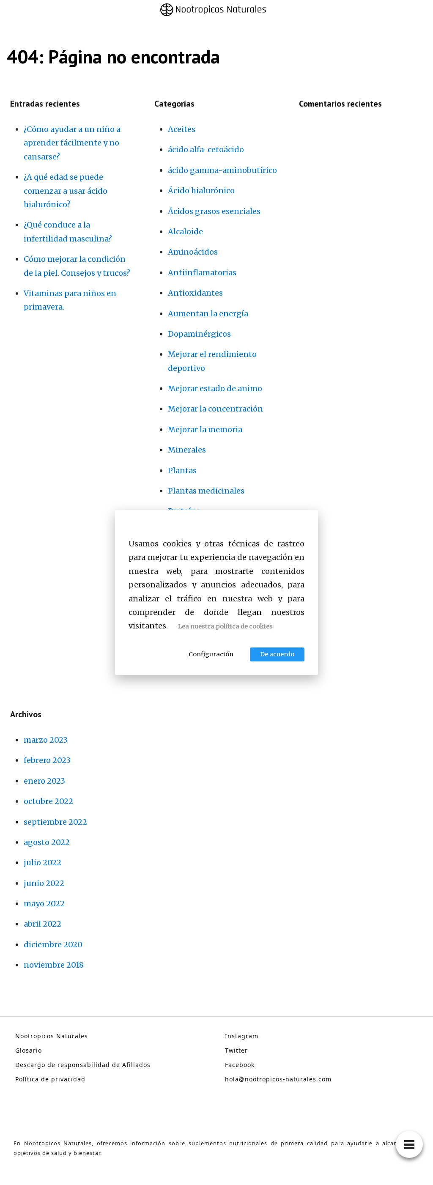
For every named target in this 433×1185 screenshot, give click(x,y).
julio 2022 (42, 862)
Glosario (28, 1050)
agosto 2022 (47, 842)
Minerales (187, 450)
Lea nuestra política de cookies (225, 626)
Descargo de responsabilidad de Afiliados (83, 1065)
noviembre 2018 (54, 965)
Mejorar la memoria (205, 429)
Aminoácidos (193, 252)
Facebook (240, 1065)
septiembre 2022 (55, 822)
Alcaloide (185, 231)
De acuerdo (277, 654)
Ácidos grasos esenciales (214, 211)
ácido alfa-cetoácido (206, 149)
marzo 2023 (46, 740)
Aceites (181, 129)
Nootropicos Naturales (51, 1036)
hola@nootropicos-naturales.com (278, 1079)
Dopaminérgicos (199, 334)
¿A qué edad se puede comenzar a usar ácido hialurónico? (65, 190)
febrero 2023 (47, 760)
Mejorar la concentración (215, 409)
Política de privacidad (50, 1079)
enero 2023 (44, 781)
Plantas (182, 470)
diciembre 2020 (53, 944)
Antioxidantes (195, 293)
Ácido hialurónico (201, 190)
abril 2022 (42, 924)
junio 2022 (44, 883)
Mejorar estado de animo (215, 388)
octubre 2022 (48, 801)
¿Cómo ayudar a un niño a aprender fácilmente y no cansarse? (72, 143)
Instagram (241, 1036)
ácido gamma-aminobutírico (222, 170)
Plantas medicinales (206, 491)
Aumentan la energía (208, 313)
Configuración (211, 654)
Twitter (236, 1050)
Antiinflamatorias (202, 272)
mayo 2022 (44, 903)
